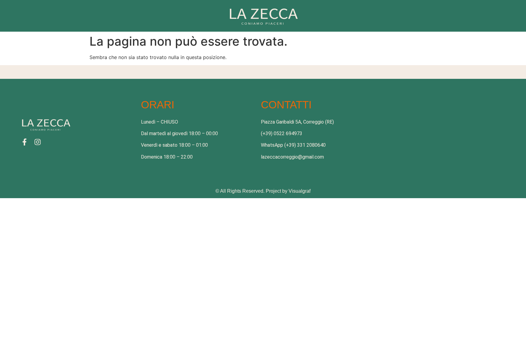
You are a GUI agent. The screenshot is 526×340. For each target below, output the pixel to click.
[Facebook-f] (24, 141)
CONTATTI (286, 104)
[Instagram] (37, 141)
